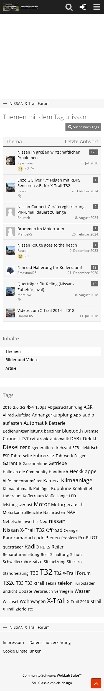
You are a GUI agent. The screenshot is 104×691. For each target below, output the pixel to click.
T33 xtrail (34, 583)
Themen (13, 351)
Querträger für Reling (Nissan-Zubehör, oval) (45, 286)
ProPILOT (88, 538)
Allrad (8, 415)
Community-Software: (52, 675)
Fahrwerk (64, 455)
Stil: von (52, 682)
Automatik (35, 423)
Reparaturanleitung (21, 554)
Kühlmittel (82, 488)
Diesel (11, 447)
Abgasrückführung (65, 407)
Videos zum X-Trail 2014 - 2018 (45, 310)
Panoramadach (19, 538)
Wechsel (10, 601)
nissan (57, 521)
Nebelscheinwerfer (20, 521)
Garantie (12, 463)
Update (25, 591)
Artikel (11, 368)
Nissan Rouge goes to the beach (47, 245)
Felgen (80, 455)
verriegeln (63, 591)
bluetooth (72, 431)
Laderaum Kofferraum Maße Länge (35, 495)
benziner (52, 431)
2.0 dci (19, 407)
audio (88, 415)
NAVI (72, 512)
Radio (31, 546)
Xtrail (95, 601)
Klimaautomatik (17, 488)
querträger (13, 547)
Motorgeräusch (67, 504)
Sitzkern (74, 561)
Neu (43, 521)
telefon (65, 583)
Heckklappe (83, 471)
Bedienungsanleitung (23, 431)
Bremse (91, 431)
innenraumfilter (27, 480)
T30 (34, 573)
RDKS (45, 547)
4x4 (30, 407)
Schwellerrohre (17, 561)
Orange (71, 530)
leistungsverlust (17, 504)
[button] (69, 6)
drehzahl (62, 447)
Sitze (37, 561)
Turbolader (84, 583)
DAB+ (76, 439)
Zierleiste (24, 609)
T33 (20, 583)
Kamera (51, 481)
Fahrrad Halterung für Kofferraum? (49, 267)
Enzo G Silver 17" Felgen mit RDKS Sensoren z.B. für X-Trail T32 (48, 182)
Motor (42, 504)
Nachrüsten (54, 512)
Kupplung (61, 488)
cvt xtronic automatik (49, 438)
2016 (7, 407)
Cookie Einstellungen (22, 651)
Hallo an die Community (25, 471)
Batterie (57, 423)
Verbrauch (43, 591)
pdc (40, 538)
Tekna (51, 583)
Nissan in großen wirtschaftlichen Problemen (48, 155)
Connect (11, 439)
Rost (45, 554)
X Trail (8, 609)
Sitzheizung (54, 561)
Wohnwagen (33, 601)
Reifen (58, 547)
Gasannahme (34, 463)
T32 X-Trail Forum (72, 573)
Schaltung (59, 554)
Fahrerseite (21, 455)
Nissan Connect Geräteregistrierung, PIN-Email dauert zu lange (51, 209)
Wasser (82, 591)
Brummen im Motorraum (40, 228)
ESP (6, 455)
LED (72, 495)
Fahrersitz (43, 455)
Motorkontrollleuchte (22, 512)
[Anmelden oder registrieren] (82, 6)
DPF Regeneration (36, 447)
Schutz (76, 554)
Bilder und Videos (22, 359)
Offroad (54, 530)
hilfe (7, 480)
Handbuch (58, 471)
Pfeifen (52, 538)
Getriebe (58, 463)
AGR (88, 407)
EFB (75, 447)
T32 (46, 571)
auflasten (12, 423)
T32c (9, 582)
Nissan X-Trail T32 (24, 530)
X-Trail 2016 (78, 601)
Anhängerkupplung (52, 415)
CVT (25, 438)
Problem (69, 537)
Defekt (90, 439)
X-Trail (56, 600)
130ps (40, 407)
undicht (10, 591)
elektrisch (89, 447)
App (77, 415)
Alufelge (23, 415)
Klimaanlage (76, 480)
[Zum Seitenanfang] (96, 683)
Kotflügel (41, 488)
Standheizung (16, 573)
